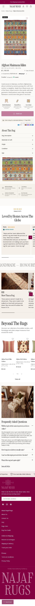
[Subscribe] (29, 499)
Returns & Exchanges (8, 540)
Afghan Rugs (9, 11)
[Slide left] (13, 374)
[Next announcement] (31, 2)
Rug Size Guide (6, 530)
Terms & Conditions (7, 557)
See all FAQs (5, 466)
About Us (4, 514)
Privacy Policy (5, 561)
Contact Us (4, 518)
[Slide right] (22, 374)
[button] (3, 6)
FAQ (2, 522)
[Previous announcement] (4, 2)
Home (3, 11)
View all (17, 379)
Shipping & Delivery (7, 543)
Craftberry (24, 568)
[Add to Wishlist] (26, 18)
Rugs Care (4, 526)
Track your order (6, 547)
